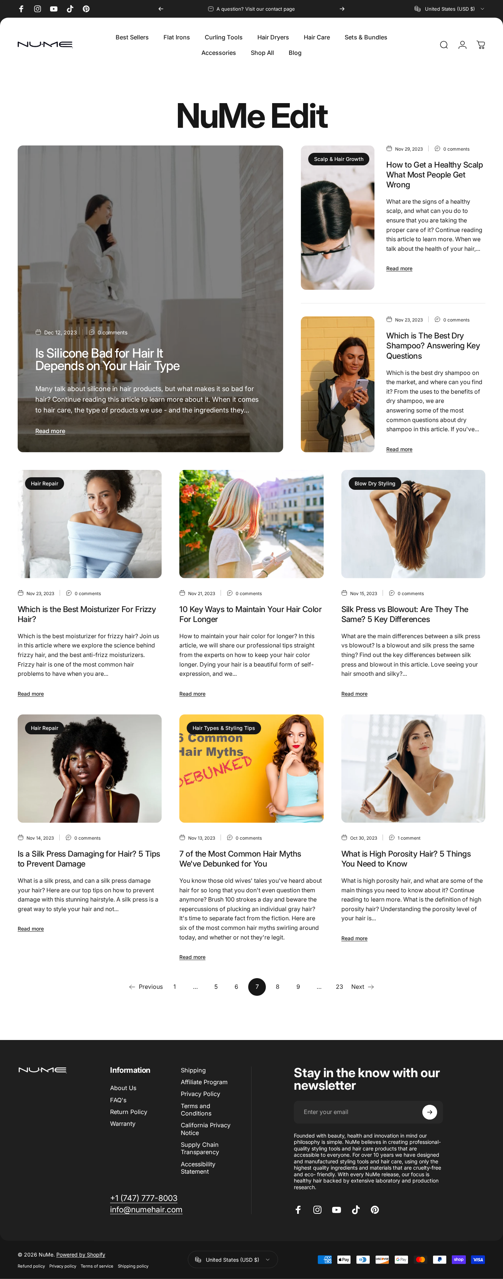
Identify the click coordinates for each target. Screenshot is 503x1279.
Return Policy (128, 1111)
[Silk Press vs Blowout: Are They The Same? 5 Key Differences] (413, 524)
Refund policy (31, 1265)
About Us (123, 1088)
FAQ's (118, 1100)
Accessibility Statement (198, 1167)
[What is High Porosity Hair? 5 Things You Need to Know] (413, 768)
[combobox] (450, 9)
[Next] (342, 9)
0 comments (112, 332)
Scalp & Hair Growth (338, 159)
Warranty (123, 1123)
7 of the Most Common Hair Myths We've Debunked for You (240, 858)
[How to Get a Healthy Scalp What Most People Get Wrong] (338, 217)
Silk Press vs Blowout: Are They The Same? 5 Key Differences (404, 614)
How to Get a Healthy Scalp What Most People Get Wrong (434, 174)
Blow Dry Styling (375, 483)
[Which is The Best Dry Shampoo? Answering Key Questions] (338, 384)
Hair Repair (44, 483)
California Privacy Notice (206, 1128)
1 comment (409, 838)
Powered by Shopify (80, 1254)
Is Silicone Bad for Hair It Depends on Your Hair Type (107, 359)
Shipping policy (133, 1265)
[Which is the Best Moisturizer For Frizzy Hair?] (90, 524)
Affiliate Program (204, 1082)
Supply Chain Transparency (200, 1148)
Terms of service (97, 1265)
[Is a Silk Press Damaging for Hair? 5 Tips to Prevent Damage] (90, 768)
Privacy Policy (200, 1093)
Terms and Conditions (196, 1109)
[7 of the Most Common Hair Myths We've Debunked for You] (251, 768)
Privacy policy (62, 1265)
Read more (50, 431)
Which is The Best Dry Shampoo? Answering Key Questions (433, 345)
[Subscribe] (429, 1112)
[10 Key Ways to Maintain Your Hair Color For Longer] (251, 524)
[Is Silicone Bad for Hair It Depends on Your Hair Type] (150, 299)
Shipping (193, 1070)
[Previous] (161, 9)
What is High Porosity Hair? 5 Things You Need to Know (406, 858)
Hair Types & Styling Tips (224, 728)
